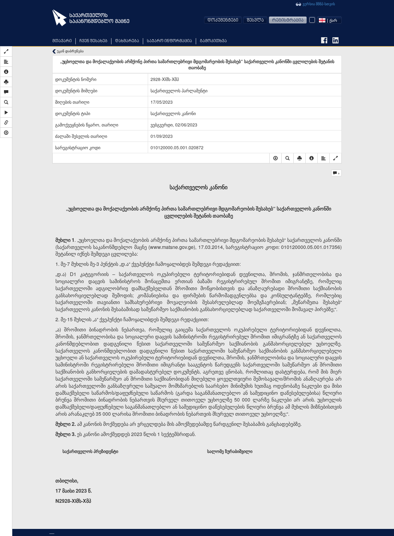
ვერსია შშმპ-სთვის (318, 3)
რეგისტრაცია (288, 20)
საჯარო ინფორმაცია (169, 41)
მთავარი (62, 41)
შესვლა (255, 20)
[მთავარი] (90, 18)
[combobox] (329, 20)
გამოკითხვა (213, 41)
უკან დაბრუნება (70, 51)
